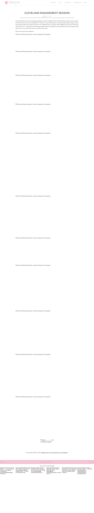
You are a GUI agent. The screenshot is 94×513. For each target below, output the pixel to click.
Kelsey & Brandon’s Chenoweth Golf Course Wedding (70, 462)
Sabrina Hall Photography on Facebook (54, 452)
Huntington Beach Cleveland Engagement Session (23, 462)
